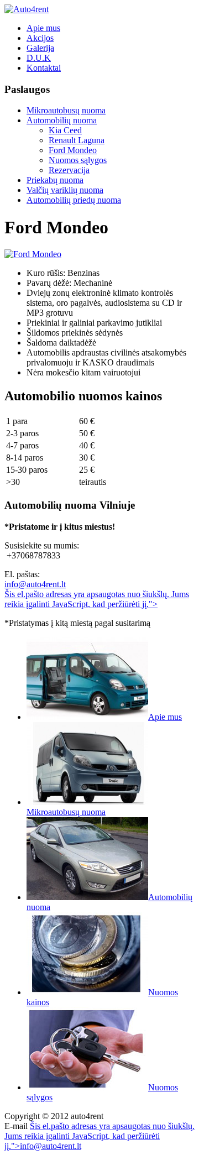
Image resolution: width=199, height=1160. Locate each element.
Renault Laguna (76, 140)
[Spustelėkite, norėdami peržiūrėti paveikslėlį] (32, 254)
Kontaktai (44, 67)
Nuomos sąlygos (78, 160)
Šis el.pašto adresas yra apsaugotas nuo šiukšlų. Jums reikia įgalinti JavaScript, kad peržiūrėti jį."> (96, 599)
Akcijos (40, 38)
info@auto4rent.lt (35, 584)
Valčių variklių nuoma (65, 190)
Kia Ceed (65, 130)
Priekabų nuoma (55, 180)
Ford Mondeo (73, 150)
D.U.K (39, 57)
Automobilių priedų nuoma (74, 200)
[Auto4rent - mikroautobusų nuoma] (26, 9)
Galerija (40, 48)
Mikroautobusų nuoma (66, 110)
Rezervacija (69, 170)
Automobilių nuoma (62, 120)
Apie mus (43, 28)
